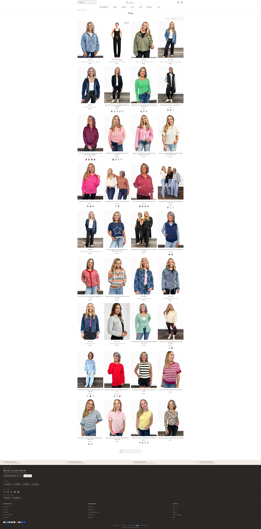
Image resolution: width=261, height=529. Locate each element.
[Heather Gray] (117, 396)
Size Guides (5, 512)
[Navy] (171, 110)
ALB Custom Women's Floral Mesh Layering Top (170, 438)
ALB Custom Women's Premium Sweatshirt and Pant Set (90, 390)
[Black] (112, 111)
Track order (8, 484)
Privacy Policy (123, 525)
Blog (174, 517)
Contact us (26, 484)
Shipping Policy (91, 509)
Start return (17, 484)
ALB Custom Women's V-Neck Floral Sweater (117, 201)
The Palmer (144, 296)
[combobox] (88, 2)
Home (78, 10)
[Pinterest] (14, 492)
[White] (114, 111)
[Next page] (139, 451)
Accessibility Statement (93, 512)
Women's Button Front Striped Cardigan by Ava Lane (90, 297)
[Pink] (122, 111)
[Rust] (148, 206)
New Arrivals (104, 7)
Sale (158, 7)
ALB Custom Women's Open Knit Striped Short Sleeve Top (90, 438)
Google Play (17, 497)
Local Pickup (6, 517)
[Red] (118, 206)
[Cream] (116, 206)
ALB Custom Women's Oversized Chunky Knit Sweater (170, 202)
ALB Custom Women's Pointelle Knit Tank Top (144, 438)
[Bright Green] (114, 396)
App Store (8, 497)
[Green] (144, 111)
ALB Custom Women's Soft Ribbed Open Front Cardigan (117, 105)
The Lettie (90, 341)
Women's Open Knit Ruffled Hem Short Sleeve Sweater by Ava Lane (171, 154)
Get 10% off (27, 475)
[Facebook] (4, 492)
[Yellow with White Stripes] (92, 444)
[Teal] (145, 206)
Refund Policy (91, 506)
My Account (5, 506)
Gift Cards (5, 509)
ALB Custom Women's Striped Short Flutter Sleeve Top (117, 438)
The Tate (90, 59)
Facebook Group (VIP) (8, 514)
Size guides (35, 484)
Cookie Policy (91, 514)
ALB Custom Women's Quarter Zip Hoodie (144, 201)
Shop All (149, 7)
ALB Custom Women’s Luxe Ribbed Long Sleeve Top (117, 390)
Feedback (90, 517)
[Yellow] (121, 159)
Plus (132, 7)
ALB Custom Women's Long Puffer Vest (170, 105)
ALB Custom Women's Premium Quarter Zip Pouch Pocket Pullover (90, 154)
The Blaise (90, 249)
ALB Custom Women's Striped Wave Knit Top (170, 389)
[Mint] (145, 442)
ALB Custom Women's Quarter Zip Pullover (90, 201)
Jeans (115, 7)
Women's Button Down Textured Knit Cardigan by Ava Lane (144, 342)
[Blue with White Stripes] (89, 444)
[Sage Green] (87, 396)
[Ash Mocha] (117, 111)
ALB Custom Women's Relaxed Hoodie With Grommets (170, 342)
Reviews (174, 512)
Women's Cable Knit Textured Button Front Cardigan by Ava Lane (144, 154)
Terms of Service (116, 525)
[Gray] (173, 207)
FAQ (174, 509)
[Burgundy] (86, 159)
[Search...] (79, 2)
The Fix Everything (117, 59)
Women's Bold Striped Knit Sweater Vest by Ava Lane (144, 390)
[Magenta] (89, 159)
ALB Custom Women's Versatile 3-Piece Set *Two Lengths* (144, 250)
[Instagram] (8, 492)
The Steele (117, 341)
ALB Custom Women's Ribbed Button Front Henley (117, 154)
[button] (182, 2)
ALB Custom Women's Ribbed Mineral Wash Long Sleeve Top (144, 105)
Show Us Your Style (177, 514)
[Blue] (120, 111)
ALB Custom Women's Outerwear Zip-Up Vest (171, 249)
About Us (175, 506)
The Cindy (170, 296)
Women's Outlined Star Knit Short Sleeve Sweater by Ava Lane (117, 250)
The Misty (170, 59)
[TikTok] (11, 492)
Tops (140, 7)
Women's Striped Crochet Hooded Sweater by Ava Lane (117, 297)
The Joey (90, 105)
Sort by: (168, 18)
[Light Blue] (93, 396)
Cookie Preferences (144, 525)
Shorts (124, 7)
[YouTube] (18, 492)
